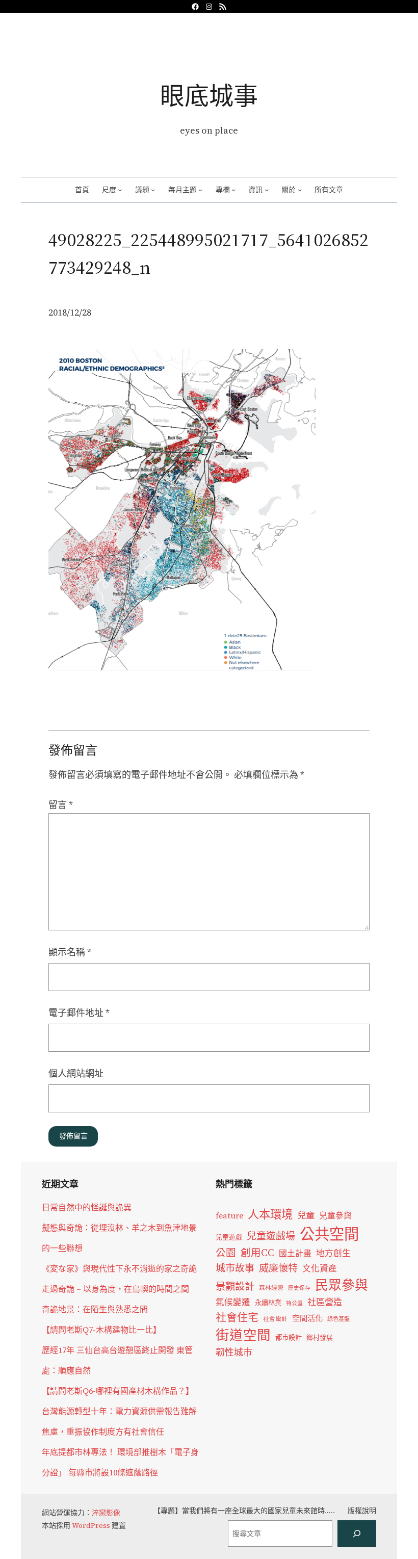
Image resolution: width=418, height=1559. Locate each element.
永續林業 (268, 1302)
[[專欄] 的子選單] (233, 190)
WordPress (91, 1525)
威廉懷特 (278, 1268)
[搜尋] (356, 1533)
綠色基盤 (338, 1319)
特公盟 (294, 1303)
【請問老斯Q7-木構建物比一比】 (101, 1329)
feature (229, 1215)
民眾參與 (341, 1285)
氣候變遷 (233, 1302)
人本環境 (270, 1214)
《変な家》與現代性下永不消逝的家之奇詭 (119, 1268)
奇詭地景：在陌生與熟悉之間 (95, 1309)
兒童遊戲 (229, 1237)
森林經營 (271, 1288)
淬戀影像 (106, 1513)
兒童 (306, 1215)
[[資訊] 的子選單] (267, 190)
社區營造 (324, 1302)
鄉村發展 (319, 1337)
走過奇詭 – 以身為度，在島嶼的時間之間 (115, 1288)
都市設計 (288, 1337)
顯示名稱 (69, 952)
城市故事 (235, 1268)
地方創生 (333, 1253)
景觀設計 (235, 1286)
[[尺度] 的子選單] (120, 190)
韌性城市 (234, 1352)
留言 (60, 804)
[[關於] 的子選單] (300, 190)
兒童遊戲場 (271, 1235)
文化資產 (319, 1269)
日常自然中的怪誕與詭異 (87, 1207)
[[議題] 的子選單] (153, 190)
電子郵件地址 (79, 1012)
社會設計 (275, 1319)
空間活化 (307, 1318)
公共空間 (329, 1234)
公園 (226, 1253)
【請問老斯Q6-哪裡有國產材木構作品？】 (118, 1390)
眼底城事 (209, 96)
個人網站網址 (75, 1073)
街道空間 (243, 1335)
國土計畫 (295, 1253)
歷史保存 (299, 1288)
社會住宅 (237, 1317)
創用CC (257, 1253)
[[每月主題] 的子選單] (200, 190)
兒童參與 (335, 1215)
